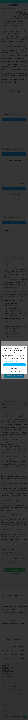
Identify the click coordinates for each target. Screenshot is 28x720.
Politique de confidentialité (11, 361)
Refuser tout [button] (14, 368)
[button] (14, 371)
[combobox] (25, 348)
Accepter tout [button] (14, 364)
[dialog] (14, 360)
